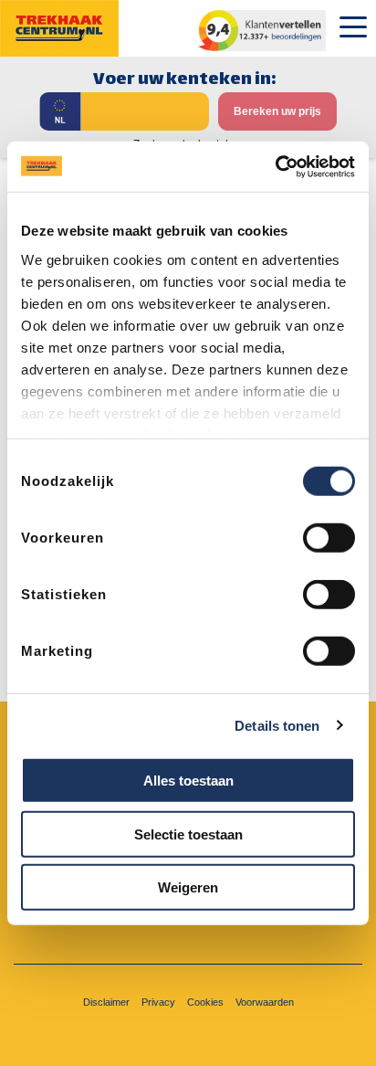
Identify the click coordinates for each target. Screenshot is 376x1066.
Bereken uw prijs (277, 111)
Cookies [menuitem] (205, 1002)
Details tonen (277, 725)
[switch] (329, 538)
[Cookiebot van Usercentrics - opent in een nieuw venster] (275, 166)
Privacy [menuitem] (158, 1002)
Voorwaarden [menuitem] (264, 1002)
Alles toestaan (188, 780)
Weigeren (188, 887)
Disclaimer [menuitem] (106, 1002)
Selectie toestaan (188, 833)
